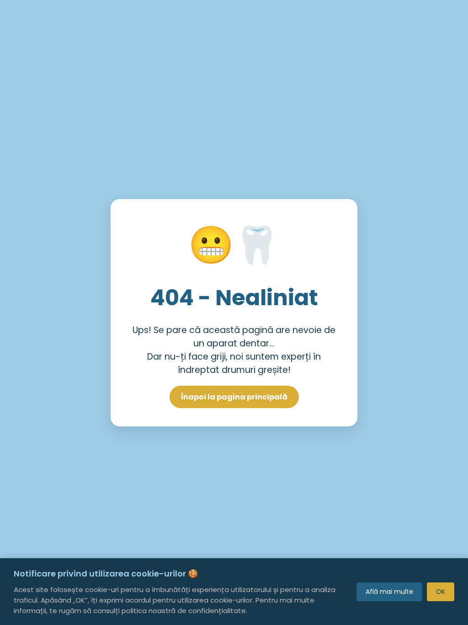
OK (440, 591)
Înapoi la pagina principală (234, 397)
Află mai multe (389, 591)
